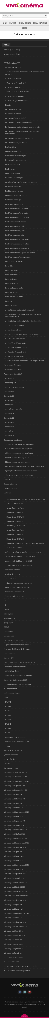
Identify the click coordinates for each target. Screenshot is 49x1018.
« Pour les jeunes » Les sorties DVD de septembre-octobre (25, 73)
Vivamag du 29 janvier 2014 (15, 922)
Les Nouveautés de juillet (15, 226)
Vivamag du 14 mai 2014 (13, 816)
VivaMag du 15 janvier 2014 (15, 821)
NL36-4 (8, 715)
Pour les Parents (11, 283)
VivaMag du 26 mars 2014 (14, 909)
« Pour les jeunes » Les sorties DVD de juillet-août (24, 361)
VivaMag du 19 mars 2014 (14, 856)
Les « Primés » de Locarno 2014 (17, 587)
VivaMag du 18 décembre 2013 (16, 838)
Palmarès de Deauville (15, 548)
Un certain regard (11, 768)
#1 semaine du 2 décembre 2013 (17, 742)
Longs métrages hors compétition (17, 684)
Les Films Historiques (13, 200)
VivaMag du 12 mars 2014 (14, 808)
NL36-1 (8, 702)
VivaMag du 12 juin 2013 (13, 803)
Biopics (8, 105)
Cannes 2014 (11, 579)
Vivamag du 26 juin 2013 (13, 905)
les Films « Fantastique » (14, 178)
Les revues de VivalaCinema (15, 667)
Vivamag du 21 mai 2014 (13, 869)
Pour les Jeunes (11, 279)
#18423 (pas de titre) (12, 54)
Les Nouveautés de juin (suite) (17, 239)
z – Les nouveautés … (12, 962)
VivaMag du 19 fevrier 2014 (15, 847)
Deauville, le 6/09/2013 (15, 539)
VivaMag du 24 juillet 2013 (14, 887)
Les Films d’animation (13, 187)
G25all (6, 627)
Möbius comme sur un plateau (17, 462)
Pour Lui (8, 301)
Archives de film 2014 (12, 365)
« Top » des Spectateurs (14, 96)
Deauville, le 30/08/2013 (16, 521)
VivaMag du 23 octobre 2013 (15, 883)
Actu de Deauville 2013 (16, 504)
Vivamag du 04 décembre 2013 (16, 777)
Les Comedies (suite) (13, 151)
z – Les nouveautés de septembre (17, 971)
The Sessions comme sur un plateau (19, 475)
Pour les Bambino (12, 275)
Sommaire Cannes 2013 (14, 592)
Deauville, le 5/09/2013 (15, 535)
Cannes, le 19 (9, 405)
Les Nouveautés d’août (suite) (16, 209)
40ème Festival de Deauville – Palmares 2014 (23, 552)
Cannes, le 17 (9, 396)
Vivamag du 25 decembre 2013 (16, 891)
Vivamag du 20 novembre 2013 (16, 865)
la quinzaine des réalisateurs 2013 (17, 645)
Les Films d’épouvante (14, 191)
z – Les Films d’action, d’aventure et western (22, 334)
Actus (5, 23)
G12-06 (6, 609)
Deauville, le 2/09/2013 (15, 513)
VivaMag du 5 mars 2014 (13, 940)
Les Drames (10, 169)
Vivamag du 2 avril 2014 (13, 861)
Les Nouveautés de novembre (17, 244)
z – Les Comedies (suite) (14, 325)
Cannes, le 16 (9, 392)
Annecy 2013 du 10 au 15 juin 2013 (18, 561)
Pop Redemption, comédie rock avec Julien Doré (24, 466)
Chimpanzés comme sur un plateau (19, 453)
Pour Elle (9, 266)
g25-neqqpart (9, 618)
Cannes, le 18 (9, 400)
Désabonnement (10, 488)
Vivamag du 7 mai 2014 (13, 944)
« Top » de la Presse (13, 79)
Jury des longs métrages (13, 640)
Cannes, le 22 (9, 418)
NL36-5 (8, 720)
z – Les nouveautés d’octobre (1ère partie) (21, 966)
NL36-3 (8, 711)
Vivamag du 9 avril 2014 (13, 953)
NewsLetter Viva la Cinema (14, 737)
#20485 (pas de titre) (13, 671)
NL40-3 (8, 733)
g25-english (8, 614)
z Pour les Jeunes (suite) (14, 356)
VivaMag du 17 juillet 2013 (14, 834)
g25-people (8, 623)
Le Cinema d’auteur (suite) (15, 118)
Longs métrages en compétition (19, 565)
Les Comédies (10, 147)
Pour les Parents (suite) (14, 288)
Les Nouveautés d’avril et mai (17, 217)
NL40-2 (8, 728)
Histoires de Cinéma (25, 23)
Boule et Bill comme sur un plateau (19, 449)
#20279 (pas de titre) (12, 50)
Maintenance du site (12, 693)
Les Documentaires (12, 165)
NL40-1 (8, 724)
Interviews (12, 23)
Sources (7, 764)
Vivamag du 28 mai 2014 (13, 918)
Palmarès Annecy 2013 (13, 750)
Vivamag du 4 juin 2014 (13, 931)
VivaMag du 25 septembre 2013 (16, 896)
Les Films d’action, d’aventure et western (21, 182)
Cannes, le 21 (9, 414)
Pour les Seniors (11, 292)
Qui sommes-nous (11, 755)
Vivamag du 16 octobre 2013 (15, 830)
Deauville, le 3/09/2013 (15, 517)
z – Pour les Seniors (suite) (15, 352)
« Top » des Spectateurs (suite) (17, 101)
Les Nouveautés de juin (14, 235)
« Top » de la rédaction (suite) (17, 92)
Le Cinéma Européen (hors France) (19, 138)
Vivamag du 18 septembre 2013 (16, 843)
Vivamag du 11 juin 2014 (13, 794)
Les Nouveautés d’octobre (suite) (18, 257)
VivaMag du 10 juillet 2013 (14, 786)
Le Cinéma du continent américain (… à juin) (23, 127)
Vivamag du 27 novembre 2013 (16, 913)
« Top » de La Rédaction (14, 87)
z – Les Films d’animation (15, 339)
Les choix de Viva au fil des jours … (18, 649)
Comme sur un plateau (13, 440)
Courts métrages (10, 484)
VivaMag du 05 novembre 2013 (16, 781)
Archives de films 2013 (13, 374)
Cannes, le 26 (9, 436)
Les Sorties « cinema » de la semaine (18, 676)
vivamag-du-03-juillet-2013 (14, 957)
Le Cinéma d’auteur (13, 114)
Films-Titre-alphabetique (14, 596)
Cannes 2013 (9, 378)
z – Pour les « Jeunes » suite (16, 347)
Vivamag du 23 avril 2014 (14, 878)
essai (8, 746)
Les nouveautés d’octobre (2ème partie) (20, 662)
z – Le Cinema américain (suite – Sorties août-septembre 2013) (23, 315)
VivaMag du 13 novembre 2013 (16, 812)
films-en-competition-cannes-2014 (20, 583)
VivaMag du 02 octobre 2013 (15, 772)
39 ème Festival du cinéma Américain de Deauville (25, 499)
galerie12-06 (9, 636)
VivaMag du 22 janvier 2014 (15, 874)
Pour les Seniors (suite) (14, 297)
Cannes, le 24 (9, 427)
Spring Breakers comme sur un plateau (21, 471)
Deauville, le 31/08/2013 (16, 526)
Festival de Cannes (12, 574)
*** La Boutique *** (12, 63)
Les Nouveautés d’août (14, 204)
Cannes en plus (10, 383)
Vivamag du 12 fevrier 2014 (15, 799)
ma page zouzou (10, 689)
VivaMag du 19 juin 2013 (13, 852)
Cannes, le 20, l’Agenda (13, 409)
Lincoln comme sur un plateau (17, 458)
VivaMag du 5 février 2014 (14, 935)
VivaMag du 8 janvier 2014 (14, 949)
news (6, 698)
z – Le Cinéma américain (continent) (19, 310)
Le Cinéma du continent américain (18, 123)
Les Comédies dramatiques (15, 156)
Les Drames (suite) (12, 173)
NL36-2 (8, 706)
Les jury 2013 (9, 658)
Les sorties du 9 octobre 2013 (15, 680)
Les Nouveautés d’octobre (15, 222)
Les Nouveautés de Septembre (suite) (20, 253)
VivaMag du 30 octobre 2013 (15, 927)
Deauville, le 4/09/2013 (15, 530)
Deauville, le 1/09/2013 (15, 508)
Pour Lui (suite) (11, 306)
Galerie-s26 (8, 631)
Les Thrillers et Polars (14, 261)
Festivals (7, 493)
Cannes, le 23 (9, 422)
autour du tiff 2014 (12, 570)
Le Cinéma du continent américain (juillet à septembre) (22, 132)
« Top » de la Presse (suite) (15, 83)
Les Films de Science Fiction (16, 195)
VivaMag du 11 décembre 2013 (16, 790)
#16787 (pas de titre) (13, 67)
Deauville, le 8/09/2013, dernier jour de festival (25, 543)
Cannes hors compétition (14, 387)
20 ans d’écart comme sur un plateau (19, 444)
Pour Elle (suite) (11, 270)
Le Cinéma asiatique (13, 109)
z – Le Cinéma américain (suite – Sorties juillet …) (24, 321)
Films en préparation (40, 23)
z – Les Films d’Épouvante (15, 343)
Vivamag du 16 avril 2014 (14, 825)
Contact (24, 28)
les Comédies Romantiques (15, 160)
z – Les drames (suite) (13, 330)
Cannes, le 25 (9, 431)
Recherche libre (10, 759)
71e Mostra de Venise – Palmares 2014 (20, 557)
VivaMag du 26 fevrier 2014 (15, 900)
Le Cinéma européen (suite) (16, 143)
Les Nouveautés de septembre (17, 248)
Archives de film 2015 (12, 370)
